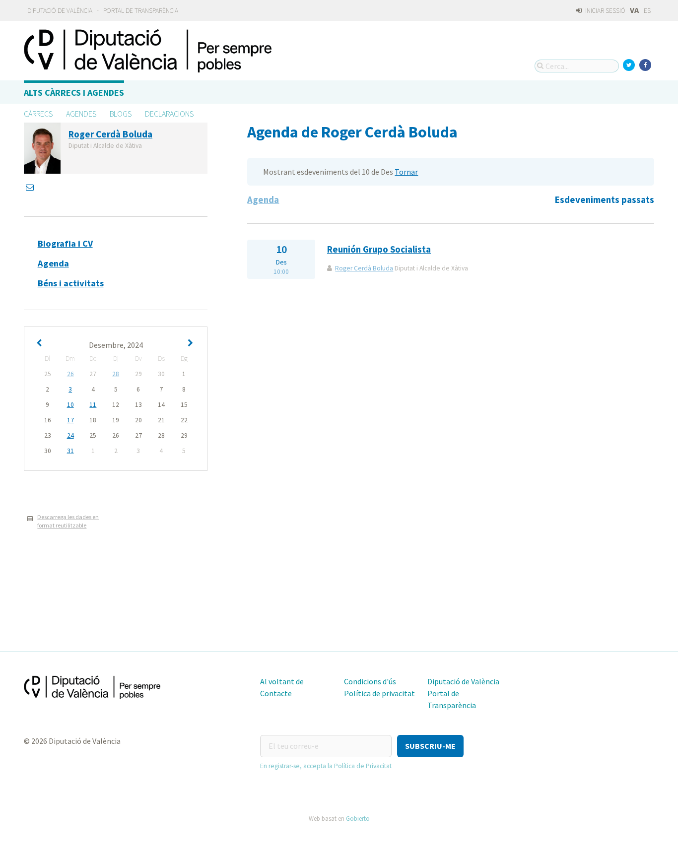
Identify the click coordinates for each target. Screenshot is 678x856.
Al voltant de (282, 681)
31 (70, 451)
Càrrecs (38, 114)
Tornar (406, 172)
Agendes (81, 114)
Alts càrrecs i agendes (74, 92)
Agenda (53, 263)
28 (115, 374)
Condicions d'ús (370, 681)
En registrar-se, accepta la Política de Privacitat (326, 766)
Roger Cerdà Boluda (364, 268)
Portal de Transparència (140, 10)
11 (92, 404)
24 (70, 435)
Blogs (121, 114)
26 (70, 374)
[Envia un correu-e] (31, 187)
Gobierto (358, 818)
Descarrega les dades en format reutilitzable (68, 521)
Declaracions (169, 114)
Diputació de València (59, 10)
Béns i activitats (71, 283)
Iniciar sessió (604, 10)
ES (647, 10)
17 (70, 420)
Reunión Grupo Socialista (379, 249)
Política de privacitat (379, 693)
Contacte (276, 693)
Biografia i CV (65, 243)
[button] (430, 746)
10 (70, 404)
